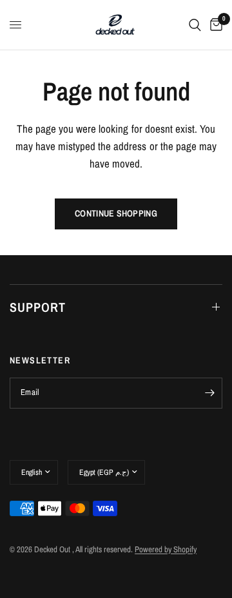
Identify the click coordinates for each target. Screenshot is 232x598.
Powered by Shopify (166, 549)
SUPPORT (38, 307)
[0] (214, 25)
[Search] (195, 25)
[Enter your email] (209, 393)
